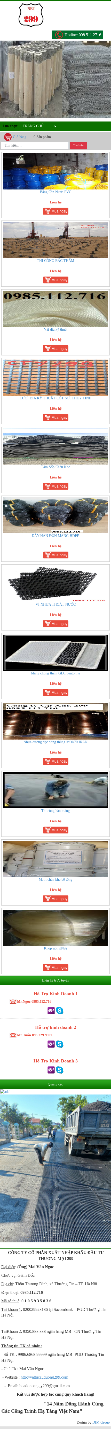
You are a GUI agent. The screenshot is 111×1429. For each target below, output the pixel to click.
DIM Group (101, 1422)
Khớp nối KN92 (55, 948)
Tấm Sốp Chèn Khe (55, 467)
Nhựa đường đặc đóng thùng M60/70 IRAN (55, 742)
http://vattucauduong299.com (44, 1377)
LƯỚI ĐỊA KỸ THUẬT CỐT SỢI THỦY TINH (55, 398)
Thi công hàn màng (55, 811)
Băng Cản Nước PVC (55, 192)
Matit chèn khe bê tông (55, 879)
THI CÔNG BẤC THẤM (55, 261)
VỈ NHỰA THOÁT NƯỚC (56, 604)
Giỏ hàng (19, 137)
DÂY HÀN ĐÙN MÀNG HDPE (55, 536)
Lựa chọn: (11, 126)
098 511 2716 (90, 35)
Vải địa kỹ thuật (55, 329)
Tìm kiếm (78, 145)
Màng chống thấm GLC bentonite (55, 673)
